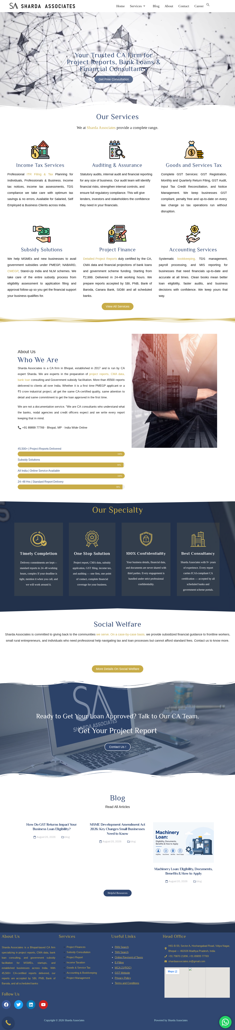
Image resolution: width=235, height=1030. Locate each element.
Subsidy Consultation (78, 952)
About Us (11, 936)
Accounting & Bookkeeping (82, 972)
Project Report (75, 957)
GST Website (122, 972)
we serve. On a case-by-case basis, (120, 634)
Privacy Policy (123, 977)
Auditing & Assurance (117, 165)
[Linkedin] (30, 1004)
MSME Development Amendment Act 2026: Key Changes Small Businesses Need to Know (117, 829)
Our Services (117, 116)
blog (67, 837)
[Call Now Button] (8, 1023)
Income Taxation (76, 962)
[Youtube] (43, 1004)
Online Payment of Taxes (129, 957)
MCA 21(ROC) (123, 967)
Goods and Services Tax (194, 165)
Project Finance (117, 250)
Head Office (174, 936)
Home (120, 6)
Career (199, 6)
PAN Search (122, 947)
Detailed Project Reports (100, 258)
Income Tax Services (40, 165)
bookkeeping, (185, 258)
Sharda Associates (101, 128)
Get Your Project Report (117, 730)
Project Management (78, 977)
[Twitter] (18, 1004)
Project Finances (76, 947)
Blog (154, 6)
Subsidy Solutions (41, 250)
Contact (183, 6)
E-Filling (119, 962)
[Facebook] (6, 1004)
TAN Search (122, 952)
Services (136, 6)
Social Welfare (117, 624)
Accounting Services (193, 250)
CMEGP (12, 271)
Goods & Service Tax (78, 967)
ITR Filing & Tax (40, 174)
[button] (137, 6)
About (169, 6)
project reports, (99, 374)
